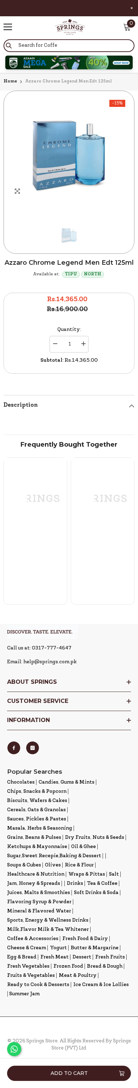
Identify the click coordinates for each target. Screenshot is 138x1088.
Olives (53, 865)
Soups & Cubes (24, 865)
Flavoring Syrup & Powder (39, 902)
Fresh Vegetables (28, 966)
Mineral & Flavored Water (39, 911)
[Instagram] (32, 748)
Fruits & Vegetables (31, 975)
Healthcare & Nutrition (35, 874)
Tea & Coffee (102, 883)
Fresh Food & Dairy (85, 938)
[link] (35, 559)
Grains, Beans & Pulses (34, 837)
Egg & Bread (21, 957)
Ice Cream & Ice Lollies (101, 984)
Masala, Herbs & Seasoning (39, 828)
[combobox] (69, 45)
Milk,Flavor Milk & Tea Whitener (48, 929)
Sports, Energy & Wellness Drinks (47, 920)
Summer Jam (24, 994)
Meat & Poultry (78, 975)
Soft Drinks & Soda (96, 892)
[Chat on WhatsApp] (14, 1049)
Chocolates (21, 782)
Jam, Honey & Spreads (33, 883)
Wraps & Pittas (86, 874)
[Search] (69, 45)
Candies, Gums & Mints (66, 782)
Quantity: (69, 329)
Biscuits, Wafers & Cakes (37, 800)
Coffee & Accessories (32, 938)
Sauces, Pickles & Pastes (36, 819)
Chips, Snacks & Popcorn (37, 791)
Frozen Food (68, 966)
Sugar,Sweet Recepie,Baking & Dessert (54, 856)
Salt (114, 874)
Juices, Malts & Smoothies (38, 892)
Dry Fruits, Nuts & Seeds (94, 837)
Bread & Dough (104, 966)
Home (10, 81)
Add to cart (69, 1073)
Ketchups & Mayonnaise (37, 846)
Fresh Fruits (110, 957)
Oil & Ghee (83, 846)
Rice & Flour (79, 865)
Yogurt (58, 948)
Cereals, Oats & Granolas (36, 810)
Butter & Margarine (95, 948)
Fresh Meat (54, 957)
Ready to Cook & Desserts (38, 984)
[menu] (8, 27)
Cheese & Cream (26, 948)
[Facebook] (14, 748)
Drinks (75, 883)
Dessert (82, 957)
